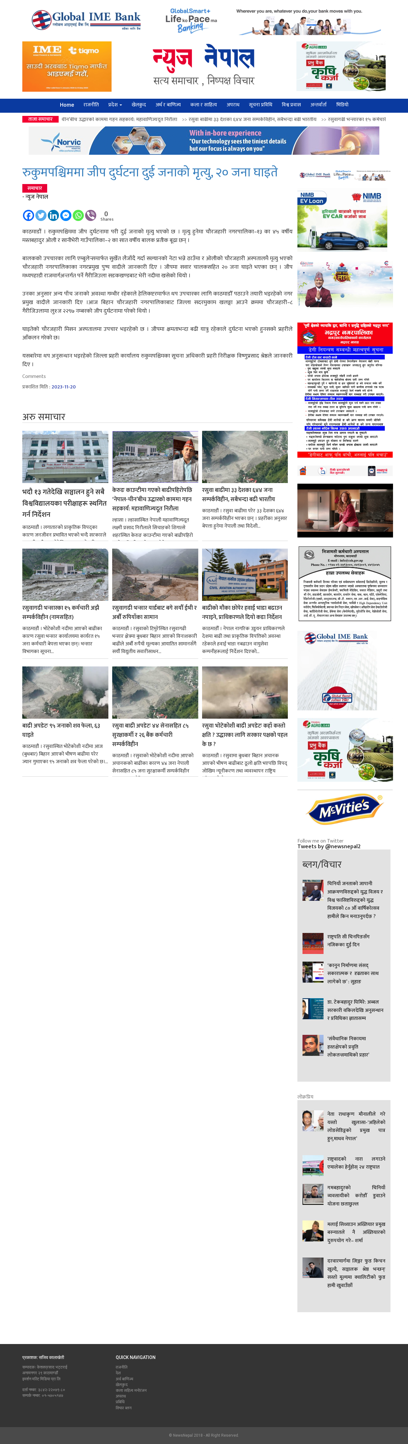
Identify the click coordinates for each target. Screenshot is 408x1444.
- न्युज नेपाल (35, 197)
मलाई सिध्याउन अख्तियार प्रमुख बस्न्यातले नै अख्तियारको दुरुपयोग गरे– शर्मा (356, 1232)
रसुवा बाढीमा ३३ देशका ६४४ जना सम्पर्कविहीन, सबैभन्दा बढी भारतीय (167, 119)
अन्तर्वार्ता (318, 105)
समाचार (34, 188)
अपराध (233, 105)
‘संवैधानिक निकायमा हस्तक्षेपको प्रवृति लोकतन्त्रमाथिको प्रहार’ (348, 1047)
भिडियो (342, 105)
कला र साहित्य (203, 105)
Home (67, 105)
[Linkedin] (53, 212)
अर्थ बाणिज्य (124, 1379)
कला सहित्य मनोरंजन (131, 1390)
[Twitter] (41, 212)
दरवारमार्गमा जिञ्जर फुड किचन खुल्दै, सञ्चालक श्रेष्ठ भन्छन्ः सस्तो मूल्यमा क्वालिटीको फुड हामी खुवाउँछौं (356, 1273)
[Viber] (90, 212)
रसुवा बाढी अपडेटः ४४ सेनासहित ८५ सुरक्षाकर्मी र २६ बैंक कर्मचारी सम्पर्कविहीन (150, 735)
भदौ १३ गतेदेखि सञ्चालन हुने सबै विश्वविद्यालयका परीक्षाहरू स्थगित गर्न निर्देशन (64, 503)
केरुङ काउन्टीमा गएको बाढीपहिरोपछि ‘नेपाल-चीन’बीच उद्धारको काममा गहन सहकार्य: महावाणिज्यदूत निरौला (152, 500)
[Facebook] (28, 212)
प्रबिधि (120, 1401)
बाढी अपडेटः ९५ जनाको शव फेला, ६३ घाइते (61, 731)
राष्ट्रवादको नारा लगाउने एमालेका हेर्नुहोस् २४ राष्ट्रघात (356, 1163)
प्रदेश (113, 105)
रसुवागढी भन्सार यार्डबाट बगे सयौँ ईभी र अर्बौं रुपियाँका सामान (154, 613)
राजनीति (91, 105)
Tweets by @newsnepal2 (329, 846)
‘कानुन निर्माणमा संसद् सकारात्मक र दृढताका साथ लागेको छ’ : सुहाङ (353, 974)
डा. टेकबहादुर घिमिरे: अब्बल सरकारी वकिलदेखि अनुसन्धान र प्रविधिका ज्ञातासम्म (355, 1010)
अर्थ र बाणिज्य (168, 105)
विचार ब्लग (124, 1408)
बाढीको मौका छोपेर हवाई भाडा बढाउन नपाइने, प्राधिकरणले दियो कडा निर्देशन (242, 613)
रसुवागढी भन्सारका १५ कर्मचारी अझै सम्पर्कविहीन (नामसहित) (300, 119)
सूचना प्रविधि (260, 105)
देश (118, 1372)
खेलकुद (139, 105)
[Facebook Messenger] (65, 212)
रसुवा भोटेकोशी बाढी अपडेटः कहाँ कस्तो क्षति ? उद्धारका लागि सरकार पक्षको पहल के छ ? (245, 735)
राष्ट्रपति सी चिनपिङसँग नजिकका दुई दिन (348, 941)
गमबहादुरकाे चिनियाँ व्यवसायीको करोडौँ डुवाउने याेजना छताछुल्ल (356, 1196)
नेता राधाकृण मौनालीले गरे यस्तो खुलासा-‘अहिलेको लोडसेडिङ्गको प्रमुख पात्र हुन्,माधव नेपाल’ (356, 1126)
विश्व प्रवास (291, 105)
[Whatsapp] (78, 212)
